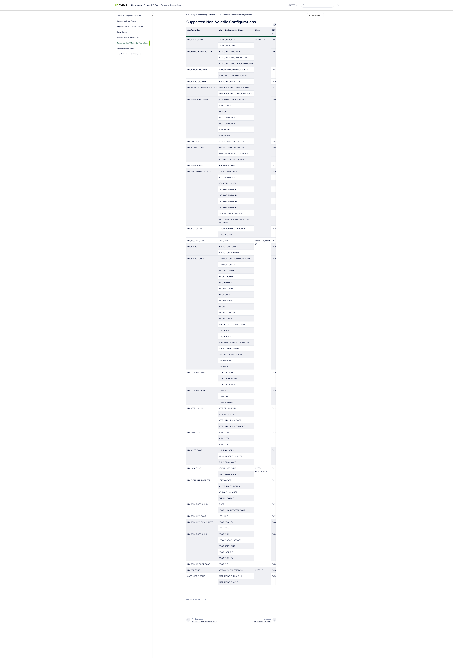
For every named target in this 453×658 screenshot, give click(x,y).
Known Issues (122, 32)
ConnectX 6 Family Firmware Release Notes (163, 5)
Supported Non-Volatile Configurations (132, 43)
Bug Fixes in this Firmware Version (130, 27)
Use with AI (315, 15)
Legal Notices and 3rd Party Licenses (131, 54)
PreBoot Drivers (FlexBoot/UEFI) (129, 38)
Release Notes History (125, 48)
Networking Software (206, 15)
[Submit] (304, 5)
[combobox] (317, 5)
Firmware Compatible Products (129, 16)
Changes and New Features (127, 21)
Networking (136, 5)
